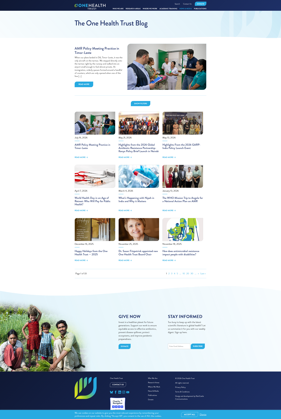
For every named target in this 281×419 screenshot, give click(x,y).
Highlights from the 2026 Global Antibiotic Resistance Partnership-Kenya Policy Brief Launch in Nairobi (139, 148)
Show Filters (140, 103)
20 (187, 273)
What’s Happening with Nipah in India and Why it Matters (136, 199)
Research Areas (153, 382)
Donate (200, 4)
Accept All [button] (189, 414)
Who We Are (118, 9)
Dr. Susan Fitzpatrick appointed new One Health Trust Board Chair (138, 252)
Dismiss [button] (203, 414)
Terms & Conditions (182, 391)
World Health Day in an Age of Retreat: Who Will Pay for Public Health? (92, 201)
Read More (83, 84)
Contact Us (187, 4)
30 (192, 273)
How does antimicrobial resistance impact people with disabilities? (180, 252)
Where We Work (150, 9)
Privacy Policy (180, 387)
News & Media (185, 9)
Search (177, 4)
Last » (203, 273)
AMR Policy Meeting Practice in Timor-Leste (97, 50)
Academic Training (168, 9)
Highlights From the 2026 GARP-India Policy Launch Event (181, 146)
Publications (200, 9)
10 (184, 273)
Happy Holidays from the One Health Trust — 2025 (91, 252)
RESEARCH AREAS (133, 9)
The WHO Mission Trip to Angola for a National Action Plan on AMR (182, 199)
